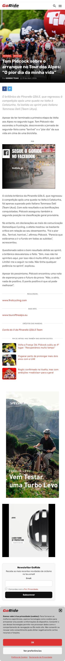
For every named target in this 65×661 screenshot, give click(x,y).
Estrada (7, 56)
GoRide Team (12, 78)
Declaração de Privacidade (40, 657)
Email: (29, 578)
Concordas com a (23, 589)
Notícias (17, 56)
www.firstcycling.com (14, 300)
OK (32, 642)
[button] (60, 610)
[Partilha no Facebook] (4, 88)
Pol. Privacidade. (31, 589)
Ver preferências (32, 650)
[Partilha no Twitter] (9, 88)
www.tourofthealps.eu (15, 315)
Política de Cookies (19, 657)
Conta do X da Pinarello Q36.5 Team (22, 329)
